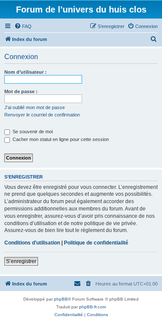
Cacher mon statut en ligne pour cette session (60, 139)
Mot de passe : (21, 91)
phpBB (61, 299)
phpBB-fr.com (92, 306)
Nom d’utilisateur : (25, 72)
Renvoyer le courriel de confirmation (42, 114)
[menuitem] (23, 26)
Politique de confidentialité (96, 243)
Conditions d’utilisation (32, 243)
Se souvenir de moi (32, 131)
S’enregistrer (21, 261)
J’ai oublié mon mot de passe (34, 107)
